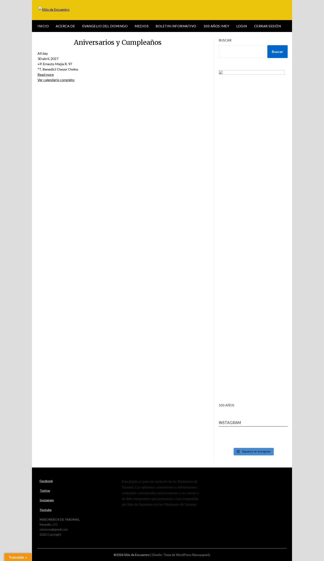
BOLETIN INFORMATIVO (176, 26)
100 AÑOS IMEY (216, 26)
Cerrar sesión (267, 26)
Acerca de (65, 26)
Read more (45, 74)
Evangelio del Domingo (105, 26)
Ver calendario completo (55, 80)
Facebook (46, 481)
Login (241, 26)
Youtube (46, 510)
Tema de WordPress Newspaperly (186, 555)
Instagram (47, 500)
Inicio (43, 26)
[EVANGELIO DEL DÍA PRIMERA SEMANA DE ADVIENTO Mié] (253, 439)
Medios (142, 26)
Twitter (45, 490)
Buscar (225, 40)
